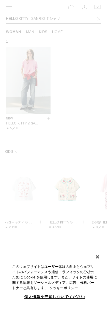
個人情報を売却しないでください (54, 296)
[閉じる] (97, 256)
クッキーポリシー (63, 288)
